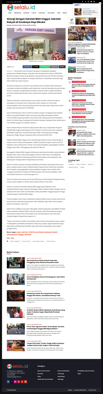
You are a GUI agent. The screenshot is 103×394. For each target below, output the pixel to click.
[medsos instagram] (15, 381)
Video (39, 376)
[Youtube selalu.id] (91, 2)
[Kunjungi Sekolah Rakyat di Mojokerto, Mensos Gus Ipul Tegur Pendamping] (72, 51)
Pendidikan (17, 13)
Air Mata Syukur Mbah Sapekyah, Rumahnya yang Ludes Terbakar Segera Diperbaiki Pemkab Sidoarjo (46, 312)
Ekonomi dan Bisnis (63, 371)
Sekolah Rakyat (51, 241)
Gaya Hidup (51, 13)
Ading (12, 238)
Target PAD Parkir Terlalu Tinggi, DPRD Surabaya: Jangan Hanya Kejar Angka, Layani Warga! (45, 344)
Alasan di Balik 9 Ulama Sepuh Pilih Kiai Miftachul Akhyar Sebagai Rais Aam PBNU (83, 86)
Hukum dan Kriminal (43, 371)
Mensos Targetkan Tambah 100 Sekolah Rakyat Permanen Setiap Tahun (81, 45)
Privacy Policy (92, 390)
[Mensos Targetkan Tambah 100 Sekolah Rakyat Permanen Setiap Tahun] (82, 33)
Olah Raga (41, 13)
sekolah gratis (26, 241)
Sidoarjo (90, 164)
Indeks (65, 13)
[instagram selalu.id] (88, 2)
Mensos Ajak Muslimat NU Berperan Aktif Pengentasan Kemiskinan (85, 70)
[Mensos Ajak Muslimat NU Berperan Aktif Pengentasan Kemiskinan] (72, 69)
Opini (58, 13)
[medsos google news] (22, 381)
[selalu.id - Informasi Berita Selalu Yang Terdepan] (21, 7)
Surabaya (71, 164)
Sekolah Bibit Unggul (38, 241)
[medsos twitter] (11, 381)
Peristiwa (40, 373)
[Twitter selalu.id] (85, 2)
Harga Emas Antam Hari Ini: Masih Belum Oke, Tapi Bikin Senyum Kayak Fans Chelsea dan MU (83, 104)
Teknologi (61, 373)
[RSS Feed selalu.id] (94, 2)
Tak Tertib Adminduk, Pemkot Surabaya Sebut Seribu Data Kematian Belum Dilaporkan (86, 61)
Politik (34, 13)
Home (10, 13)
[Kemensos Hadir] (82, 21)
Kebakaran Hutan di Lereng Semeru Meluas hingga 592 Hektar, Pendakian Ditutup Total (43, 294)
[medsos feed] (25, 381)
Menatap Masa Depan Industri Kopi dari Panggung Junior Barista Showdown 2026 (43, 261)
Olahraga (60, 379)
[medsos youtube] (18, 381)
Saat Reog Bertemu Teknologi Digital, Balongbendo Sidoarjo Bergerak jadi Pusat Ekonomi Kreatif (83, 121)
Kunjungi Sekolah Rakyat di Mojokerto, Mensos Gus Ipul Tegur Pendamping (85, 51)
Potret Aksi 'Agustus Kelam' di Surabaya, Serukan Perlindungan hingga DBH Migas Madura (45, 328)
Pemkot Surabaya (15, 241)
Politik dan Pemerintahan (45, 379)
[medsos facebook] (8, 381)
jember (82, 167)
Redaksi (70, 390)
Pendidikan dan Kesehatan (86, 371)
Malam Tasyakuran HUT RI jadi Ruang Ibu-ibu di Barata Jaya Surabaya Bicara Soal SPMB (86, 143)
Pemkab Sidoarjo (73, 167)
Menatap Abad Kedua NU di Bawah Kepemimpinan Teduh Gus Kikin (82, 112)
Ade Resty (15, 25)
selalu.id (13, 390)
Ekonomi (26, 13)
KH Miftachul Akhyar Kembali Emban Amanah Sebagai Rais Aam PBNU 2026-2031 (84, 95)
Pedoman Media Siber (80, 390)
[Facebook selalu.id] (82, 2)
